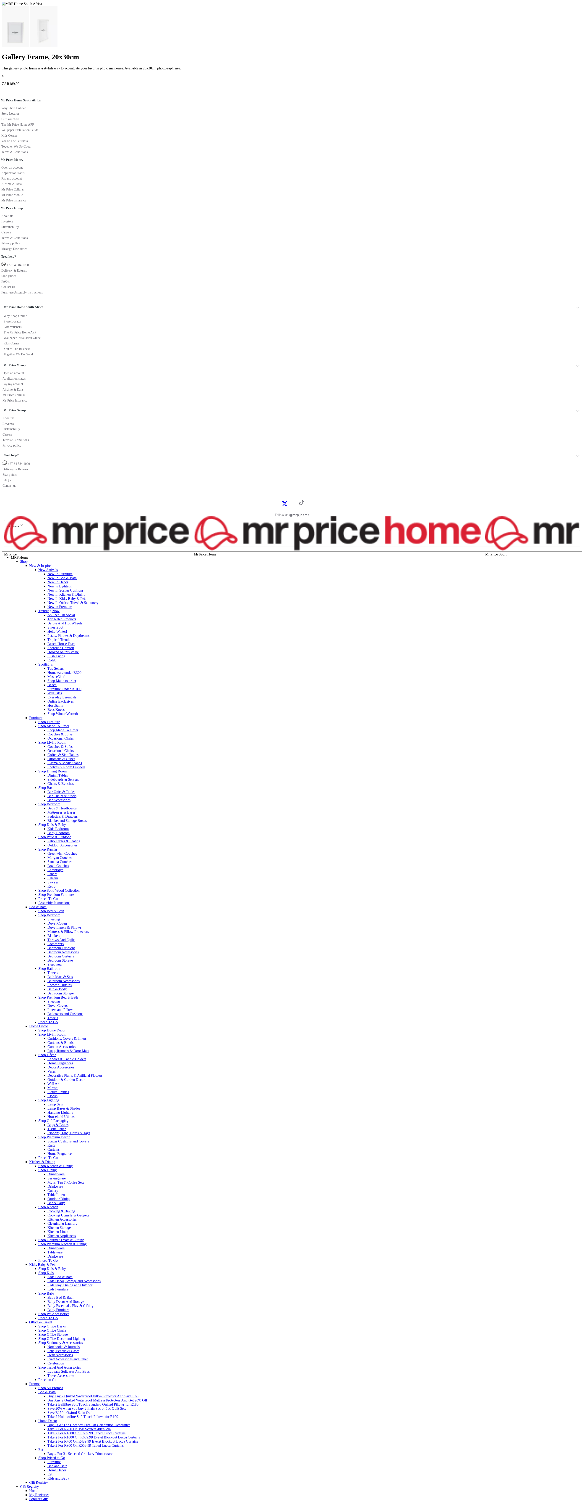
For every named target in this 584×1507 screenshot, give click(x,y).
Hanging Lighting (60, 1112)
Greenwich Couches (62, 853)
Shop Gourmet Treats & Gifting (61, 1240)
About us (7, 216)
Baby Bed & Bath (60, 1297)
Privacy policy (10, 243)
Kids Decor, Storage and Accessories (74, 1281)
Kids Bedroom (58, 829)
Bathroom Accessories (63, 981)
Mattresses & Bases (61, 812)
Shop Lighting (48, 1100)
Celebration (55, 1363)
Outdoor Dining (58, 1199)
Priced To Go (48, 899)
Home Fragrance (59, 1153)
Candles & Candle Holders (66, 1059)
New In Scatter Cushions (65, 590)
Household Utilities (61, 1116)
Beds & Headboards (62, 808)
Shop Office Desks (52, 1326)
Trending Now (49, 611)
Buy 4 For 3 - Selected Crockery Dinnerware (79, 1454)
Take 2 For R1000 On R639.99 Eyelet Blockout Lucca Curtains (93, 1437)
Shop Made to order (61, 681)
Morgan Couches (59, 857)
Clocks (52, 1096)
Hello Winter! (57, 631)
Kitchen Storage (59, 1227)
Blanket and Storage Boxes (67, 820)
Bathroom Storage (60, 993)
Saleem (52, 878)
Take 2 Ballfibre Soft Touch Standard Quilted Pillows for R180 (92, 1404)
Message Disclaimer (14, 249)
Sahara (52, 874)
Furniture (35, 718)
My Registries (39, 1495)
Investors (7, 221)
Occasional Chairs (60, 738)
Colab (51, 660)
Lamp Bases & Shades (63, 1108)
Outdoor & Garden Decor (66, 1079)
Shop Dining (47, 1170)
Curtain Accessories (61, 1047)
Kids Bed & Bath (60, 1277)
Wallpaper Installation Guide (19, 130)
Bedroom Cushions (61, 948)
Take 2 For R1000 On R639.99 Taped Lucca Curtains (86, 1433)
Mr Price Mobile (12, 195)
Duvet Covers (57, 923)
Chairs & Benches (60, 783)
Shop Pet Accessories (53, 1314)
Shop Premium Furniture (56, 894)
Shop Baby (46, 1293)
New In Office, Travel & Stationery (73, 603)
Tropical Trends (58, 640)
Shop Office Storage (53, 1334)
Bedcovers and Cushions (65, 1014)
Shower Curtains (59, 985)
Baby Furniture (58, 1310)
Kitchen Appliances (61, 1236)
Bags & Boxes (57, 1125)
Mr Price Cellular (12, 189)
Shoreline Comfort (60, 648)
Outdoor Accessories (62, 845)
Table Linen (56, 1195)
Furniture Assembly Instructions (22, 292)
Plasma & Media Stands (64, 763)
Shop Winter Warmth (62, 714)
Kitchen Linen (57, 1232)
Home (33, 1491)
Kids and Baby (58, 1478)
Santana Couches (59, 862)
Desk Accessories (60, 1355)
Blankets (53, 936)
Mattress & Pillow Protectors (68, 931)
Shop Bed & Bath (51, 911)
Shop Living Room (52, 742)
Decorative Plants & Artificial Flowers (74, 1075)
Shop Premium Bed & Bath (58, 997)
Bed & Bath (38, 907)
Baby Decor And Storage (65, 1301)
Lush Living (56, 656)
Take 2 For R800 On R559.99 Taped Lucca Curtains (85, 1445)
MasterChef (55, 677)
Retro (51, 886)
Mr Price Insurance (13, 200)
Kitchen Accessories (62, 1219)
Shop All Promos (50, 1388)
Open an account (12, 167)
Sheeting (53, 919)
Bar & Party (56, 1203)
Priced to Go (47, 1380)
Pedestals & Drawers (62, 816)
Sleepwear (55, 964)
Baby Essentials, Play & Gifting (70, 1306)
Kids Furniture (57, 1289)
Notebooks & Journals (63, 1347)
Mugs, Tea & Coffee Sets (65, 1182)
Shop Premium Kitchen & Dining (62, 1244)
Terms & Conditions (14, 152)
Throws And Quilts (61, 940)
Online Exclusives (60, 701)
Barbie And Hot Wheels (64, 623)
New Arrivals (48, 570)
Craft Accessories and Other (67, 1359)
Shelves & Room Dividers (66, 767)
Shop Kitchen (48, 1207)
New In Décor (57, 582)
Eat (40, 1449)
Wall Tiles (54, 693)
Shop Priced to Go (51, 1458)
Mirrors (52, 1088)
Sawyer (52, 882)
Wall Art (53, 1084)
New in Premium (59, 607)
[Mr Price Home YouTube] (294, 503)
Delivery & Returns (14, 270)
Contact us (8, 287)
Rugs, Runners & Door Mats (68, 1051)
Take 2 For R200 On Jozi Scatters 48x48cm (79, 1429)
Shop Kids (46, 1273)
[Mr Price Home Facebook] (279, 503)
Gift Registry (38, 1482)
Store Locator (10, 113)
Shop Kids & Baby (52, 825)
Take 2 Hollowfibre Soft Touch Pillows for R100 (82, 1417)
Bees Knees (56, 709)
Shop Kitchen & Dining (55, 1166)
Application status (12, 173)
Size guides (8, 276)
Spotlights (45, 664)
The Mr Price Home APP (17, 124)
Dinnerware (56, 1174)
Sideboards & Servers (63, 779)
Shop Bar (45, 788)
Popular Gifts (38, 1499)
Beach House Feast (61, 644)
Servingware (56, 1178)
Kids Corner (9, 135)
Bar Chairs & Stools (61, 796)
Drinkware (55, 1186)
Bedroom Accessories (63, 952)
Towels (52, 973)
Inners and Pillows (60, 1010)
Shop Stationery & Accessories (60, 1343)
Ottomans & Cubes (61, 759)
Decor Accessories (60, 1067)
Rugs (51, 1145)
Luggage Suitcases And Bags (68, 1371)
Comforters (55, 944)
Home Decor (47, 1421)
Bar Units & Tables (61, 792)
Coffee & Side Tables (62, 755)
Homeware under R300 (64, 672)
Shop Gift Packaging (53, 1121)
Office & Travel (40, 1322)
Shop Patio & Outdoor (54, 837)
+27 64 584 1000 (17, 265)
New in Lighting (59, 586)
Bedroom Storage (60, 960)
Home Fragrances (60, 1063)
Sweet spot (55, 627)
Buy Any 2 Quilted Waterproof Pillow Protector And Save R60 (92, 1396)
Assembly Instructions (54, 903)
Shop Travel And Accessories (59, 1367)
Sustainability (10, 227)
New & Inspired (40, 566)
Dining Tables (57, 775)
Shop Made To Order (53, 726)
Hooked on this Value (63, 652)
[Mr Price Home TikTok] (302, 504)
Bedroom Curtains (60, 956)
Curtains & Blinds (60, 1042)
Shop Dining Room (52, 771)
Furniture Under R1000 (64, 689)
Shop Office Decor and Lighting (61, 1338)
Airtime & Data (11, 184)
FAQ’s (5, 281)
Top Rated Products (61, 619)
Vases (51, 1071)
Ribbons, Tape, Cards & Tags (68, 1133)
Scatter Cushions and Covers (68, 1141)
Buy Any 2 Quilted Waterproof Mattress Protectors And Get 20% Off (97, 1400)
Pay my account (11, 178)
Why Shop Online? (13, 108)
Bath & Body (57, 989)
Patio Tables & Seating (63, 841)
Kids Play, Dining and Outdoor (69, 1285)
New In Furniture (60, 574)
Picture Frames (58, 1092)
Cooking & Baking (61, 1211)
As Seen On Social (61, 615)
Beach (52, 685)
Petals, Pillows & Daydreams (68, 635)
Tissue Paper (56, 1129)
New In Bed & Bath (62, 578)
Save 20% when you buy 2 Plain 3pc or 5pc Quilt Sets (86, 1408)
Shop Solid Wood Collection (59, 890)
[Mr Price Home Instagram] (289, 503)
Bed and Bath (57, 1466)
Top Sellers (55, 668)
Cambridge (55, 870)
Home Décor (38, 1026)
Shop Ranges (47, 849)
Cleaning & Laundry (62, 1223)
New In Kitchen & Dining (66, 594)
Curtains (53, 1149)
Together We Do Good (16, 146)
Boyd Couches (58, 866)
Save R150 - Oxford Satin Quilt (70, 1412)
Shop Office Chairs (52, 1330)
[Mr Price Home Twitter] (284, 505)
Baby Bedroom (58, 833)
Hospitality (55, 705)
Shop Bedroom (49, 804)
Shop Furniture (49, 722)
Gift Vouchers (10, 119)
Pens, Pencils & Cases (63, 1351)
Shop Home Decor (51, 1030)
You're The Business (14, 141)
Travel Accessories (60, 1375)
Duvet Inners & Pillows (64, 927)
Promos (34, 1384)
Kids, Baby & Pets (42, 1264)
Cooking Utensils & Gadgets (68, 1215)
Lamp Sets (55, 1104)
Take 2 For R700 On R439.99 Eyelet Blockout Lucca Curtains (92, 1441)
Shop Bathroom (49, 968)
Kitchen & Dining (42, 1162)
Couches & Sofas (60, 734)
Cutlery (52, 1190)
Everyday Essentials (61, 697)
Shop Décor (47, 1055)
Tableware (55, 1252)
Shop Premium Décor (54, 1137)
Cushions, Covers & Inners (66, 1038)
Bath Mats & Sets (60, 977)
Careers (6, 232)
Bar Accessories (58, 800)
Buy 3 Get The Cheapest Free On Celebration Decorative (88, 1425)
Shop (24, 561)
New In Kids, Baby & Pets (66, 598)
